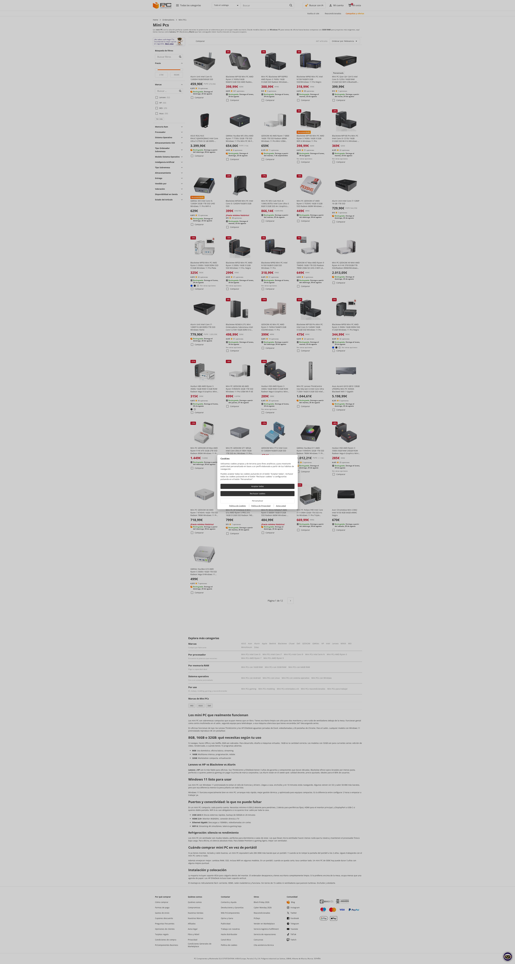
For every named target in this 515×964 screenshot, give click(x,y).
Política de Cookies (237, 505)
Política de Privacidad (261, 505)
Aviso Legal (281, 505)
